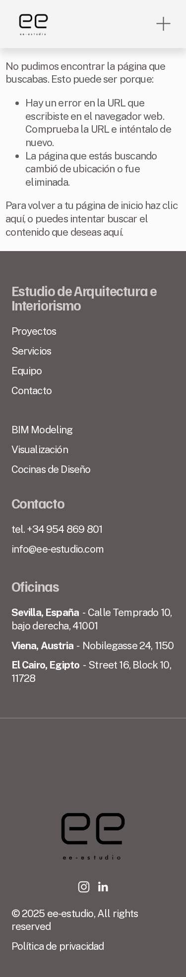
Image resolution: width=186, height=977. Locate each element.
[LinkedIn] (103, 887)
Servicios (31, 351)
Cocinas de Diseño (51, 469)
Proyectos (34, 331)
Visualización (39, 449)
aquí (112, 232)
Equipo (26, 370)
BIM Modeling (42, 429)
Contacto (31, 390)
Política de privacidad (57, 946)
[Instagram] (84, 887)
